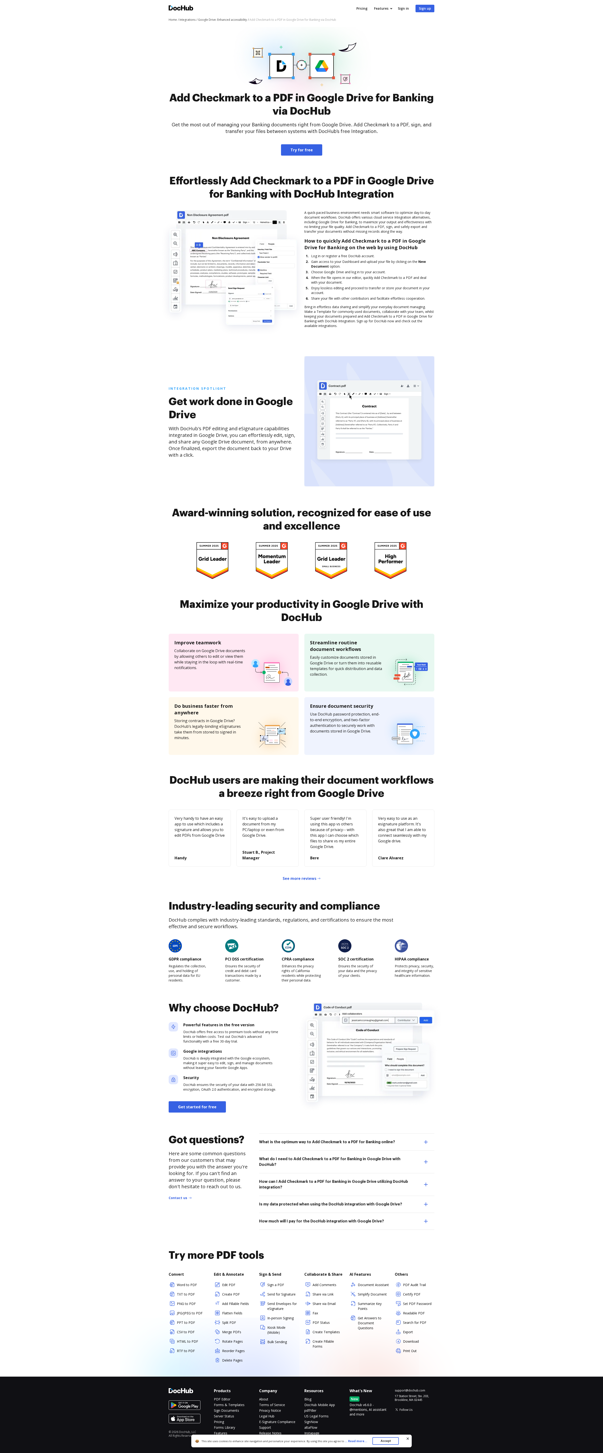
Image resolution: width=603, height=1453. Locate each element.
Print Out (410, 1351)
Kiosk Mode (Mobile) (276, 1330)
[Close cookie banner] (408, 1438)
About (263, 1399)
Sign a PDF (275, 1285)
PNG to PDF (186, 1303)
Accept (386, 1441)
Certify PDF (411, 1294)
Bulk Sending (277, 1342)
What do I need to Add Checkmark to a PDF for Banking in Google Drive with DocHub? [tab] (329, 1162)
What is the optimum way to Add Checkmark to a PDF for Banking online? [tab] (327, 1142)
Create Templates (326, 1332)
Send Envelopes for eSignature (282, 1306)
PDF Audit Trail (414, 1285)
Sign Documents (226, 1410)
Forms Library (224, 1427)
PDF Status (321, 1322)
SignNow (311, 1422)
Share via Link (323, 1294)
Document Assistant (373, 1285)
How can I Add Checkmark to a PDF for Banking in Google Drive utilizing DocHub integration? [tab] (333, 1184)
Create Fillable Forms (323, 1344)
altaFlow (310, 1427)
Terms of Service (272, 1405)
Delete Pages (232, 1360)
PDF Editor (222, 1399)
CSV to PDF (186, 1332)
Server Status (224, 1416)
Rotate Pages (232, 1341)
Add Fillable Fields (235, 1303)
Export (408, 1332)
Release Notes (270, 1433)
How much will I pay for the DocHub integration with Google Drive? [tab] (321, 1221)
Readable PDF (414, 1313)
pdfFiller (310, 1410)
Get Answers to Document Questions (369, 1323)
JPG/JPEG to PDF (190, 1313)
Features (381, 8)
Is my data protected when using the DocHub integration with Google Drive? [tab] (330, 1204)
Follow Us (405, 1410)
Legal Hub (266, 1416)
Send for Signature (281, 1294)
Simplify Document (372, 1294)
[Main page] (181, 8)
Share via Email (324, 1303)
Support (265, 1427)
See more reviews (299, 878)
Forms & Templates (229, 1405)
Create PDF (231, 1294)
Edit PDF (228, 1285)
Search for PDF (414, 1322)
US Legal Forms (316, 1416)
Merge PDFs (231, 1332)
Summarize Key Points (370, 1306)
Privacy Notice (270, 1410)
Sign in (403, 8)
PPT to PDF (186, 1322)
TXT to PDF (186, 1294)
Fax (315, 1313)
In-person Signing (280, 1318)
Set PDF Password (417, 1303)
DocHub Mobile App (319, 1405)
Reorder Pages (233, 1351)
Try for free (301, 150)
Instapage (311, 1433)
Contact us (178, 1198)
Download (411, 1341)
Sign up (425, 8)
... (356, 1441)
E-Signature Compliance (277, 1422)
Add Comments (324, 1285)
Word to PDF (187, 1285)
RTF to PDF (186, 1351)
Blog (307, 1399)
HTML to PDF (187, 1341)
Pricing (361, 8)
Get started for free (197, 1106)
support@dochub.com (410, 1390)
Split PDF (229, 1322)
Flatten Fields (232, 1313)
